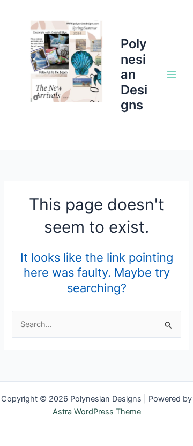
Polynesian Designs (134, 74)
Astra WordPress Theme (97, 412)
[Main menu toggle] (171, 74)
